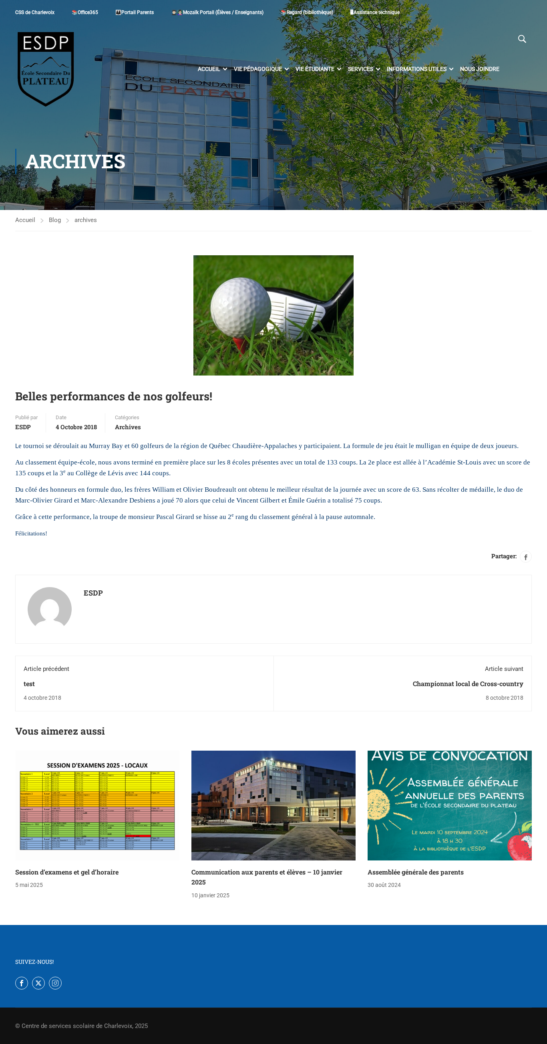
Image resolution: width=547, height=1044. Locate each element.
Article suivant (504, 668)
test (29, 683)
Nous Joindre (479, 69)
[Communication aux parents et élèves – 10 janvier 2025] (273, 805)
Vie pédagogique (258, 69)
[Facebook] (526, 557)
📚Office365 (85, 12)
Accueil (209, 69)
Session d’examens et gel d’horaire (67, 872)
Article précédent (46, 668)
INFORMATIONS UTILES (416, 69)
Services (360, 69)
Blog (55, 220)
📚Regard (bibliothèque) (307, 12)
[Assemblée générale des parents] (450, 805)
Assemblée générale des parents (416, 872)
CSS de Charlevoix (34, 12)
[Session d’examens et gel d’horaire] (97, 805)
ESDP (23, 427)
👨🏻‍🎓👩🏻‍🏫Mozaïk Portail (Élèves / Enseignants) (217, 12)
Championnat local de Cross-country (468, 683)
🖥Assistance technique (375, 12)
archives (85, 220)
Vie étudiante (315, 69)
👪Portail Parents (134, 12)
